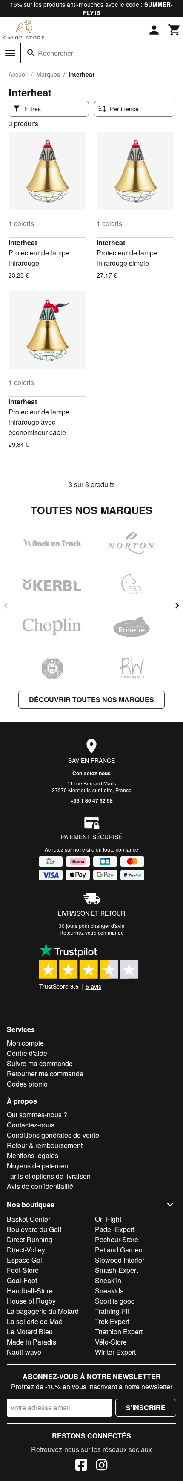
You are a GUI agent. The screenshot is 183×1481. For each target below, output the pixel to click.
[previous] (6, 606)
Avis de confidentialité (40, 1186)
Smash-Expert (116, 1270)
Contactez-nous (91, 773)
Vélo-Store (111, 1342)
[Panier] (174, 30)
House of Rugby (31, 1301)
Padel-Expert (114, 1229)
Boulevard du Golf (34, 1229)
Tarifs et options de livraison (49, 1176)
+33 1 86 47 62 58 (92, 800)
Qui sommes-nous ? (37, 1114)
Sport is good (115, 1301)
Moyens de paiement (38, 1166)
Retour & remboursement (45, 1145)
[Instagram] (102, 1466)
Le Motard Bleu (30, 1331)
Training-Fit (112, 1311)
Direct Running (29, 1239)
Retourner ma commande (45, 1073)
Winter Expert (115, 1352)
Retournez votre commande (92, 932)
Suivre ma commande (40, 1063)
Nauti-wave (24, 1352)
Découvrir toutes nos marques (91, 699)
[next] (177, 606)
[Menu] (10, 53)
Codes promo (27, 1084)
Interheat (23, 242)
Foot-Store (23, 1270)
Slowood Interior (119, 1260)
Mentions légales (32, 1155)
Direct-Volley (26, 1250)
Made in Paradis (31, 1342)
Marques (48, 74)
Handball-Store (30, 1291)
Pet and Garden (119, 1250)
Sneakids (109, 1291)
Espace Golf (25, 1260)
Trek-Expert (112, 1321)
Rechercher (55, 53)
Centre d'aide (27, 1053)
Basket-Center (28, 1219)
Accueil (18, 74)
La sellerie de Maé (35, 1321)
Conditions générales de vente (53, 1135)
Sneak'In (108, 1280)
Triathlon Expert (119, 1331)
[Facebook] (81, 1466)
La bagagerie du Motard (43, 1311)
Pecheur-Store (116, 1239)
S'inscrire (146, 1407)
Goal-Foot (22, 1280)
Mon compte (25, 1043)
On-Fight (108, 1219)
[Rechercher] (31, 53)
